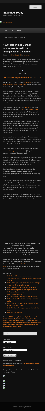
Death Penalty (25, 319)
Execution (33, 319)
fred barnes (11, 325)
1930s (32, 321)
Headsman (26, 55)
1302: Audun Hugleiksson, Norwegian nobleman (22, 290)
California (21, 317)
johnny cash (19, 325)
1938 (36, 321)
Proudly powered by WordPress (22, 407)
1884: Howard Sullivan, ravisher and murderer (21, 287)
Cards (19, 30)
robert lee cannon (29, 325)
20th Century (13, 317)
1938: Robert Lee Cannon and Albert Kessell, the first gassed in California (17, 48)
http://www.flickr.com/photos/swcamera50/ (17, 78)
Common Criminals (9, 319)
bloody (27, 107)
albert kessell (7, 323)
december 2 (26, 323)
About (12, 30)
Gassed (5, 321)
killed (21, 110)
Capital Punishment (31, 317)
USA (22, 321)
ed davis (33, 323)
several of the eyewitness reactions (14, 151)
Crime (18, 319)
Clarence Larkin (33, 110)
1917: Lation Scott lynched (15, 292)
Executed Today (13, 12)
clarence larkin (17, 323)
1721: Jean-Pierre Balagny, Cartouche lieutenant (22, 296)
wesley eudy (17, 327)
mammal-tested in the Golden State (14, 84)
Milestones (12, 321)
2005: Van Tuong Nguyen (15, 312)
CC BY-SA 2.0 (36, 78)
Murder (18, 321)
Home (6, 30)
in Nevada (27, 82)
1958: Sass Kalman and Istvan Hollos (19, 276)
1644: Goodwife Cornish (14, 294)
